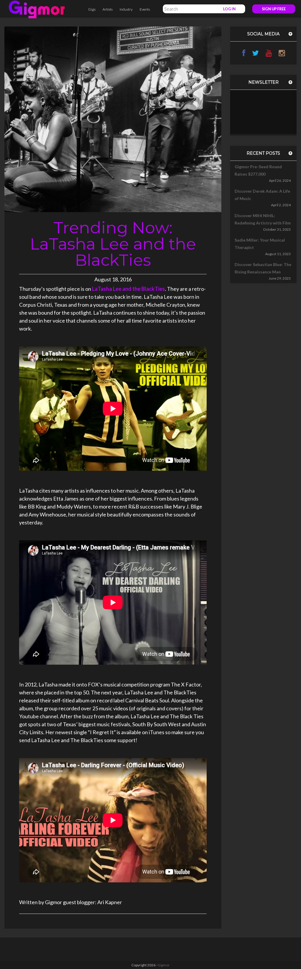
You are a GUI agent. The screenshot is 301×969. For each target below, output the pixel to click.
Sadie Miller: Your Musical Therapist (260, 243)
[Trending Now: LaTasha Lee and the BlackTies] (112, 118)
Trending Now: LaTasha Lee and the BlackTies (113, 244)
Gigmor (164, 965)
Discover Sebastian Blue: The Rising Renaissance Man (263, 268)
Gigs (92, 9)
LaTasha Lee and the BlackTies (128, 288)
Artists (108, 9)
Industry (126, 9)
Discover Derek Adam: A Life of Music (262, 195)
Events (145, 9)
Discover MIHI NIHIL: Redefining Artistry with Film (263, 219)
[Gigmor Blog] (37, 9)
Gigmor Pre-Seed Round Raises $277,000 (258, 170)
